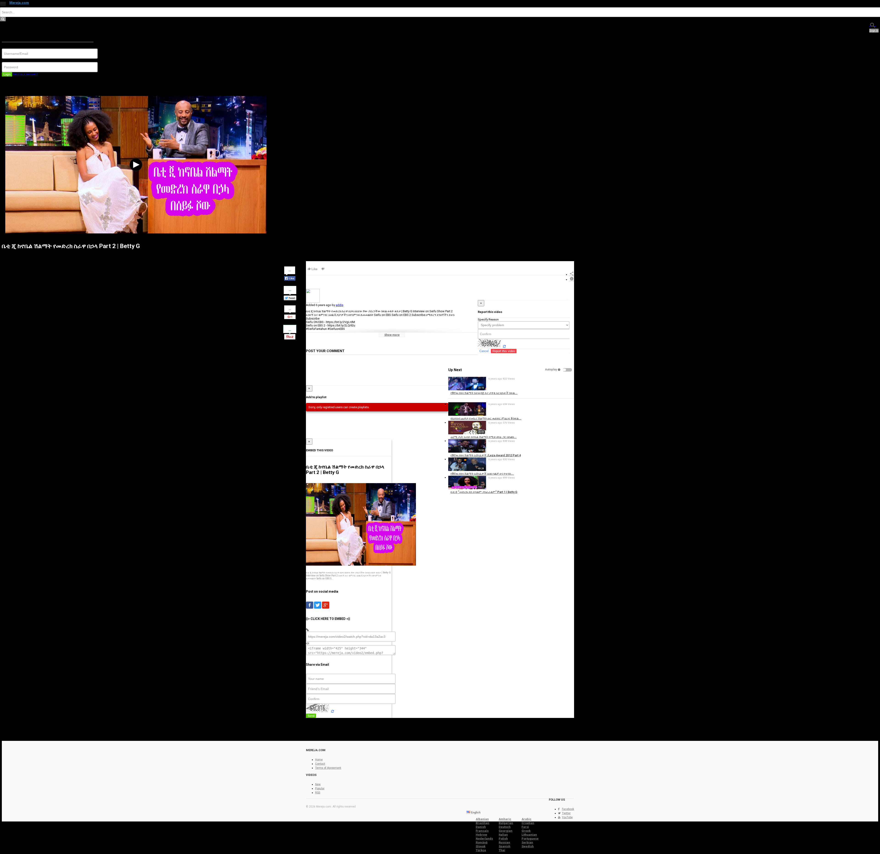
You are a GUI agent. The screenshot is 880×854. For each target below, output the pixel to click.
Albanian (482, 819)
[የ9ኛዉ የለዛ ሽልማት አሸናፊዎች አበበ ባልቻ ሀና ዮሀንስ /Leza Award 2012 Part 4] (467, 470)
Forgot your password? (25, 74)
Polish (503, 838)
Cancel (484, 351)
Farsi (525, 827)
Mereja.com (19, 3)
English (475, 812)
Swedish (528, 846)
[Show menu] (3, 4)
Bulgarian (506, 823)
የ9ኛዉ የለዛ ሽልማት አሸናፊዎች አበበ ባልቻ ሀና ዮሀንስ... (482, 473)
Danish (481, 827)
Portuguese (530, 838)
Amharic (505, 819)
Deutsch (505, 827)
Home (319, 759)
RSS (317, 792)
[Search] (872, 25)
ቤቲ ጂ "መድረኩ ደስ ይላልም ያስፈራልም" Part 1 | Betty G (484, 492)
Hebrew (481, 834)
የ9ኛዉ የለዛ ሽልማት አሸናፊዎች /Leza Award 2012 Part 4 (486, 455)
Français (482, 830)
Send (311, 715)
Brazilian (482, 823)
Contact (320, 763)
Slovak (480, 846)
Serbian (527, 842)
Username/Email (13, 47)
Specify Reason (488, 319)
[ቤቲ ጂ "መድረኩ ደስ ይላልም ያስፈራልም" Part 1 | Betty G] (467, 488)
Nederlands (484, 838)
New (318, 784)
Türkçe (481, 850)
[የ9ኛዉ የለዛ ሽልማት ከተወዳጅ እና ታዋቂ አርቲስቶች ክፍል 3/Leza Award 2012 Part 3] (467, 389)
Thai (502, 850)
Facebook (568, 809)
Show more (392, 335)
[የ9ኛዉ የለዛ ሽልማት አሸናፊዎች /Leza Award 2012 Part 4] (467, 451)
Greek (526, 830)
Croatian (528, 823)
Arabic (526, 819)
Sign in (873, 30)
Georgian (505, 830)
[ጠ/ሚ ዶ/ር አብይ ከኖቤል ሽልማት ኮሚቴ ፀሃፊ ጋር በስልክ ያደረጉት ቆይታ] (467, 433)
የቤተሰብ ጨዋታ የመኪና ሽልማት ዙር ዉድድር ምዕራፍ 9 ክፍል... (486, 418)
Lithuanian (529, 834)
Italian (503, 834)
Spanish (504, 846)
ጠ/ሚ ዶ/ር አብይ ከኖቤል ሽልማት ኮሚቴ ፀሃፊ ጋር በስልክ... (484, 437)
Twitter (566, 813)
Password (8, 60)
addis (339, 305)
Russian (504, 842)
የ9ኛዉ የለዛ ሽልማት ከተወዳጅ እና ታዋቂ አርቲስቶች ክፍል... (484, 393)
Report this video (503, 351)
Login (7, 74)
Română (481, 842)
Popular (319, 788)
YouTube (567, 817)
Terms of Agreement (328, 767)
